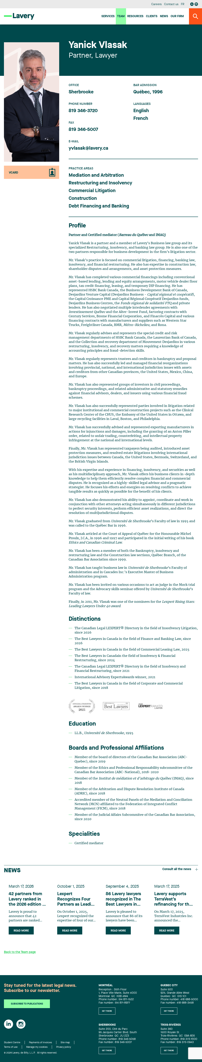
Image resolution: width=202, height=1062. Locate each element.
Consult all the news (176, 869)
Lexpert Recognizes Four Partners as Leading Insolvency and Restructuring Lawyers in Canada (76, 899)
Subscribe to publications (27, 1004)
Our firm (177, 16)
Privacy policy (63, 1047)
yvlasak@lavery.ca (88, 148)
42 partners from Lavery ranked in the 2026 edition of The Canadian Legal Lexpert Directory (28, 899)
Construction (83, 198)
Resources (135, 16)
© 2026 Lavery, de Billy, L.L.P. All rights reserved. (30, 1053)
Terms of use (11, 1047)
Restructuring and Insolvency (100, 183)
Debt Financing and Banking (99, 206)
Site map (65, 1042)
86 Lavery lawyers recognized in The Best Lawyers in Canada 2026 (123, 899)
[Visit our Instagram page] (196, 4)
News (164, 16)
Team (121, 16)
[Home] (19, 16)
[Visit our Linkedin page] (192, 4)
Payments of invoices (40, 1042)
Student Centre (12, 1042)
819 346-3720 (83, 111)
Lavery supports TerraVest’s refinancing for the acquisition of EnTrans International (173, 899)
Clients (151, 16)
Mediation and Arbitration (96, 175)
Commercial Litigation (92, 191)
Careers (156, 4)
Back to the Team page (20, 952)
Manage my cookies (37, 1047)
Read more (21, 930)
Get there (107, 1011)
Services (108, 16)
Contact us (171, 4)
